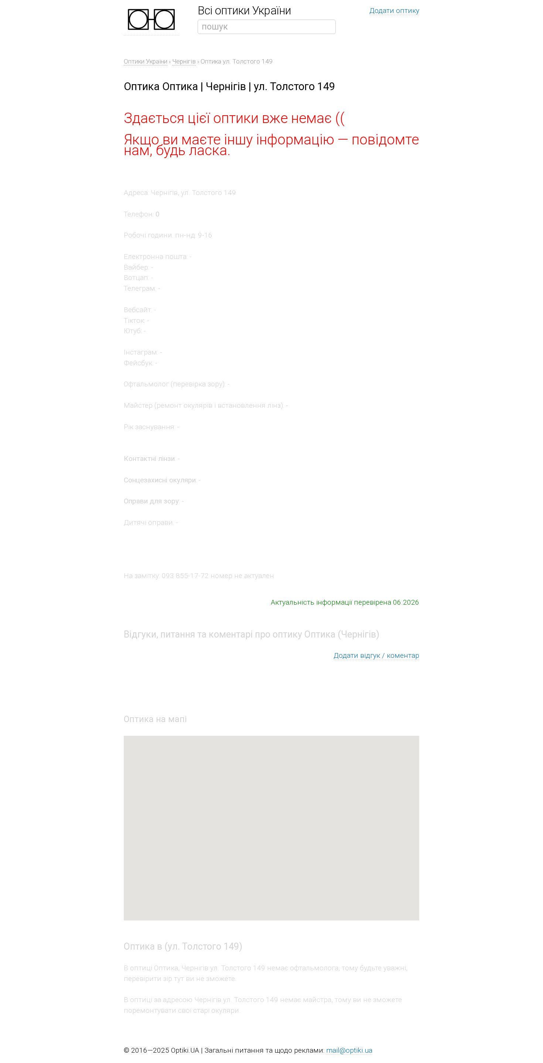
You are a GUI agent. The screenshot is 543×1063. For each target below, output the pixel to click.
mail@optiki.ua (349, 1050)
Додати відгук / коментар (376, 655)
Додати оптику (394, 10)
